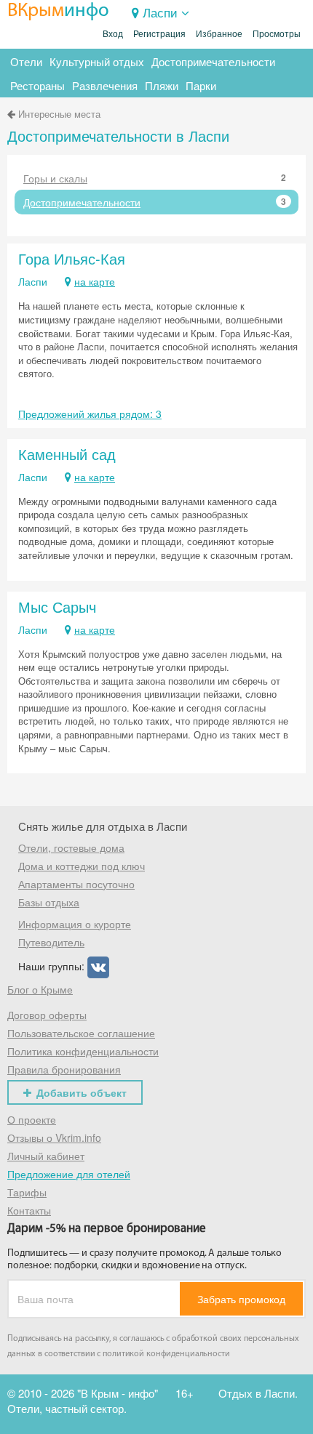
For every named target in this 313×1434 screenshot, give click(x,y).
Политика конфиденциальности (83, 1051)
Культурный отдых (96, 61)
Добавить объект (81, 1092)
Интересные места (59, 114)
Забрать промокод (241, 1299)
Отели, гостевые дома (71, 847)
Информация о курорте (74, 924)
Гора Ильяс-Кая (71, 258)
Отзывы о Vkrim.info (54, 1137)
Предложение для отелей (68, 1174)
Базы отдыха (48, 902)
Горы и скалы (154, 178)
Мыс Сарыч (57, 606)
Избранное (219, 34)
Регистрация (159, 34)
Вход (113, 34)
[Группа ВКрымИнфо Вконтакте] (98, 965)
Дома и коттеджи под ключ (81, 865)
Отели (26, 61)
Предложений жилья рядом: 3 (90, 413)
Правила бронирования (64, 1069)
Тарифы (27, 1192)
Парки (201, 85)
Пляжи (161, 85)
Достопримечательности (213, 61)
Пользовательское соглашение (81, 1033)
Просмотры (277, 34)
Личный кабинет (45, 1155)
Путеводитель (51, 942)
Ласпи (160, 12)
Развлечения (105, 85)
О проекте (31, 1119)
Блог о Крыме (40, 989)
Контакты (29, 1210)
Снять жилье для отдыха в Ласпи (102, 826)
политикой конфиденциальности (166, 1354)
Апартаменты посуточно (76, 884)
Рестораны (37, 85)
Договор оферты (47, 1014)
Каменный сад (67, 453)
